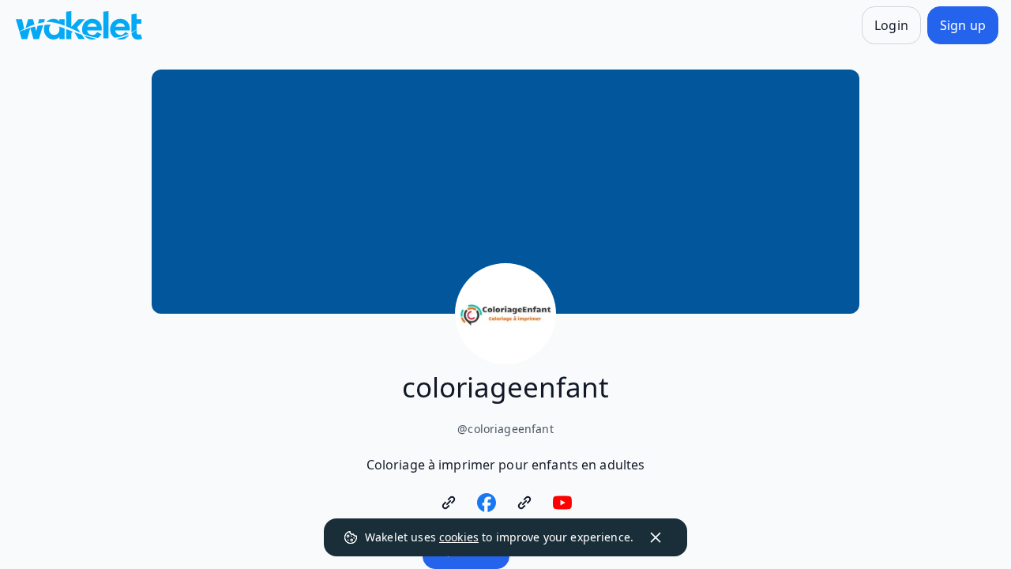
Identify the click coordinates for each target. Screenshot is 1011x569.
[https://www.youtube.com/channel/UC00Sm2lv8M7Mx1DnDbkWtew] (562, 502)
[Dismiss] (655, 537)
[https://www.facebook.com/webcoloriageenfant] (486, 502)
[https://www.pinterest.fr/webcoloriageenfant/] (524, 502)
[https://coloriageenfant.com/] (448, 502)
